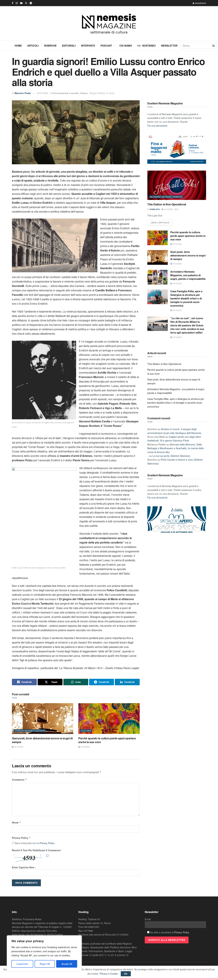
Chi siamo (125, 45)
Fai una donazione (157, 125)
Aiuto (203, 3)
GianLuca (155, 209)
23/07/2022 (42, 93)
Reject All (45, 964)
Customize (22, 964)
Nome (16, 822)
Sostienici (149, 45)
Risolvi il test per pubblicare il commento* (36, 850)
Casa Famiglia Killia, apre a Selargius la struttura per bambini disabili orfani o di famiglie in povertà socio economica (186, 298)
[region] (44, 953)
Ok (125, 973)
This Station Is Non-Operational (166, 204)
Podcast (106, 45)
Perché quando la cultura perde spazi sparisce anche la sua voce (107, 740)
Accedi (197, 3)
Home (18, 45)
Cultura (84, 93)
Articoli (33, 45)
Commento (19, 779)
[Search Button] (214, 45)
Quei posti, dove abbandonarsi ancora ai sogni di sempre (42, 740)
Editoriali (69, 45)
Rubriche (50, 45)
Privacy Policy (21, 837)
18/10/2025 (18, 746)
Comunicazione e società (65, 93)
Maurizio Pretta (23, 93)
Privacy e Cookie (109, 973)
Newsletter (169, 45)
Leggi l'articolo (160, 222)
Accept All (66, 964)
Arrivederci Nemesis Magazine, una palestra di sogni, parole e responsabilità (187, 275)
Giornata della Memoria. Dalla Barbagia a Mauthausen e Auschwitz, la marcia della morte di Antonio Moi (175, 448)
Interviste (88, 45)
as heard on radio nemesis (166, 196)
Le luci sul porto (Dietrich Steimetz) (171, 456)
